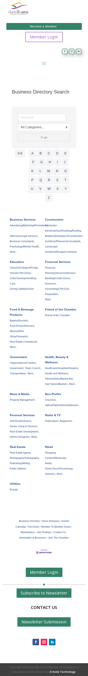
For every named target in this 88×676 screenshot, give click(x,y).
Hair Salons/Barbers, (56, 384)
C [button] (49, 153)
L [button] (40, 171)
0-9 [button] (20, 153)
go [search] (45, 137)
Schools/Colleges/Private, (24, 267)
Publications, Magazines (58, 421)
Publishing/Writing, (20, 463)
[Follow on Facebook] (64, 51)
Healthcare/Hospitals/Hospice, (62, 368)
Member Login (44, 37)
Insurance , (51, 283)
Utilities (15, 483)
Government (18, 357)
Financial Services (58, 261)
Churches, (50, 399)
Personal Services (22, 415)
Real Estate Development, (24, 431)
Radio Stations (18, 468)
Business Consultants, (22, 241)
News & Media (19, 394)
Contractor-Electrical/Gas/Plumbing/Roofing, (63, 228)
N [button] (57, 171)
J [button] (64, 162)
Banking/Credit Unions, (58, 278)
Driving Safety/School (22, 288)
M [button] (48, 171)
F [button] (33, 162)
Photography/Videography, (24, 458)
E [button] (65, 153)
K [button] (32, 171)
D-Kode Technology (63, 672)
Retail (49, 446)
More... (13, 251)
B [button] (40, 153)
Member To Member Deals (56, 526)
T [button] (65, 180)
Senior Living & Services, (24, 426)
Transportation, (18, 373)
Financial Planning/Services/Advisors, (60, 270)
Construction (54, 219)
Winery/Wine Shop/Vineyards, (19, 334)
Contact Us (59, 532)
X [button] (57, 188)
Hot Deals (33, 526)
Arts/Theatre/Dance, (21, 421)
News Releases (51, 521)
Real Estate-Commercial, (24, 341)
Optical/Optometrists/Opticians (61, 405)
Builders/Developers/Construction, (64, 236)
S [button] (57, 180)
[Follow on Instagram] (71, 51)
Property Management (22, 399)
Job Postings (44, 532)
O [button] (65, 171)
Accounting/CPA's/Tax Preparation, (57, 291)
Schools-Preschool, (21, 273)
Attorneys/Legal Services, (24, 236)
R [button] (49, 180)
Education (17, 261)
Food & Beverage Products (22, 312)
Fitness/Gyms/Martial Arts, (59, 378)
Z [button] (49, 197)
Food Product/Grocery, (22, 325)
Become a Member (43, 26)
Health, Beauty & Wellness (56, 359)
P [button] (32, 180)
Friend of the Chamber (60, 309)
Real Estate (18, 446)
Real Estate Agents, (21, 452)
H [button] (50, 162)
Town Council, (33, 368)
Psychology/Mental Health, (24, 246)
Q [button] (40, 180)
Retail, (48, 463)
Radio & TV (53, 415)
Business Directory (29, 521)
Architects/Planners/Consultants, (63, 241)
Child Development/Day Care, (23, 281)
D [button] (57, 153)
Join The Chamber (58, 537)
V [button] (40, 188)
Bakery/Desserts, (19, 320)
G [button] (41, 162)
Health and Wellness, (57, 373)
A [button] (32, 153)
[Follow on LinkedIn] (78, 51)
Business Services (23, 219)
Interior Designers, (20, 436)
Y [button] (66, 188)
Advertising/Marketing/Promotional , (29, 228)
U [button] (32, 188)
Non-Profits (53, 394)
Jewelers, (50, 473)
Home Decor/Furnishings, (59, 468)
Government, (17, 368)
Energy (14, 489)
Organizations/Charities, (23, 362)
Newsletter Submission (44, 622)
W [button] (49, 188)
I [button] (57, 162)
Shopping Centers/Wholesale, (56, 455)
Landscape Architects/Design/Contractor (61, 249)
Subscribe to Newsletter (44, 593)
